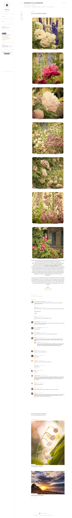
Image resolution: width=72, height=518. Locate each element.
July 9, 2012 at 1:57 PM (49, 301)
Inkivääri (35, 355)
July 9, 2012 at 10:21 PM (40, 337)
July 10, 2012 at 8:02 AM (44, 342)
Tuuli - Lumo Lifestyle (37, 327)
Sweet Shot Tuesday (48, 289)
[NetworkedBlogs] (7, 52)
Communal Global (48, 288)
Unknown (38, 342)
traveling (21, 19)
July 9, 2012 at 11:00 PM (41, 350)
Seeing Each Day (37, 375)
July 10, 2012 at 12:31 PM (40, 355)
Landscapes (34, 6)
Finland (21, 15)
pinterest (39, 6)
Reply (35, 305)
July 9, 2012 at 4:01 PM (43, 321)
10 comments (36, 497)
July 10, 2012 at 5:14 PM (41, 360)
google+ (29, 6)
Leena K (35, 337)
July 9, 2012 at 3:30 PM (40, 316)
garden (21, 18)
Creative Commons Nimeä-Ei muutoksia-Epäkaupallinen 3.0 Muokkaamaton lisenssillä (6, 38)
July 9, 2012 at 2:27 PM (42, 307)
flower (21, 16)
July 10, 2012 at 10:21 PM (40, 370)
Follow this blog (7, 53)
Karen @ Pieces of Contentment (39, 301)
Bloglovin (52, 6)
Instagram (43, 6)
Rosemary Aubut (37, 321)
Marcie (35, 316)
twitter (47, 6)
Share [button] (21, 11)
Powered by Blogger (44, 513)
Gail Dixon (36, 350)
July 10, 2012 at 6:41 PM (42, 365)
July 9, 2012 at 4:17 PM (45, 327)
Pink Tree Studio (37, 332)
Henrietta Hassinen (33, 3)
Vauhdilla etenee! (37, 466)
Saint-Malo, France (37, 495)
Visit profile (7, 11)
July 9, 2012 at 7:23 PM (43, 332)
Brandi (35, 370)
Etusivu (25, 6)
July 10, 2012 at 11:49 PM (43, 375)
